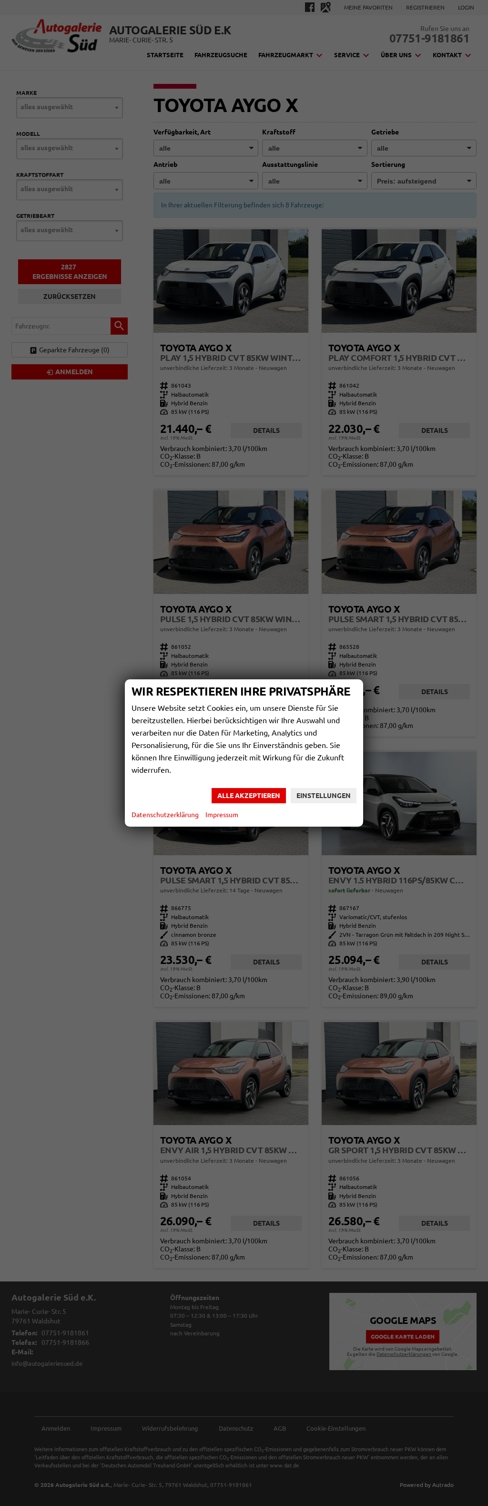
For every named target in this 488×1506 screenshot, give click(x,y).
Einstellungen (323, 795)
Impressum (221, 815)
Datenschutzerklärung (165, 815)
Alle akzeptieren (248, 795)
